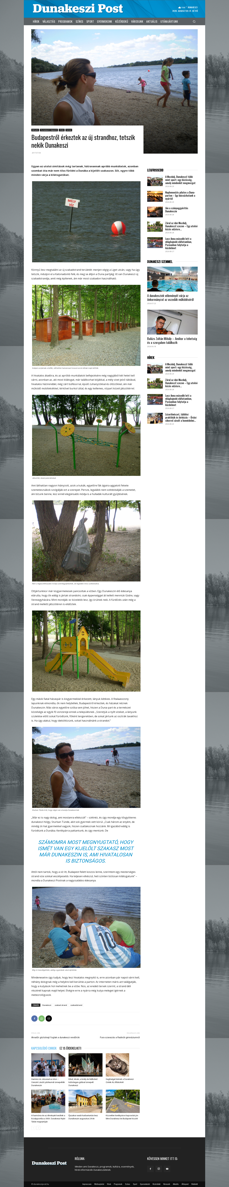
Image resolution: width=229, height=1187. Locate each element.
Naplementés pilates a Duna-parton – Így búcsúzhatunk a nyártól (180, 195)
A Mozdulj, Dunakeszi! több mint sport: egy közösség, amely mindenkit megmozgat (180, 180)
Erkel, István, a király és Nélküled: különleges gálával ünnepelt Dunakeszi (83, 1082)
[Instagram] (159, 1169)
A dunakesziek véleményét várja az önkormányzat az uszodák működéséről (170, 297)
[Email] (49, 1018)
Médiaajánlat (99, 1184)
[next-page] (38, 1128)
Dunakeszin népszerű (49, 130)
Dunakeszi (46, 1005)
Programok (118, 1184)
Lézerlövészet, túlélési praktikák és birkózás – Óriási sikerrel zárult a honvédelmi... (180, 417)
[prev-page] (33, 1128)
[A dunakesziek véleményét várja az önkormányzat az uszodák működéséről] (172, 279)
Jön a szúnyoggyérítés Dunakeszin (176, 209)
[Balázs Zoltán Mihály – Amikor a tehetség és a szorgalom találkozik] (172, 322)
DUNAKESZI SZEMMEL (160, 261)
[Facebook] (34, 1018)
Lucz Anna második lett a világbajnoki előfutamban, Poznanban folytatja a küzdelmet (178, 243)
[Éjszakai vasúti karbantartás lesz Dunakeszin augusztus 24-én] (86, 1101)
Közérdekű (156, 1184)
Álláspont (185, 1184)
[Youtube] (167, 1169)
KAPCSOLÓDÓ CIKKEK (44, 1048)
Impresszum (86, 1184)
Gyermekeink (145, 1184)
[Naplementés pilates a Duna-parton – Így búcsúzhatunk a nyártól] (155, 196)
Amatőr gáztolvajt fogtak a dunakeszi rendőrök (55, 1037)
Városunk (166, 1184)
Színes (68, 130)
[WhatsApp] (41, 1018)
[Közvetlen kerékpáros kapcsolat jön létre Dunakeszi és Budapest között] (123, 1101)
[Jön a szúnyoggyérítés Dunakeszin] (155, 212)
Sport (135, 1184)
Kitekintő (194, 1184)
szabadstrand (76, 1005)
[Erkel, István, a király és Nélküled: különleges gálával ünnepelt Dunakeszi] (86, 1065)
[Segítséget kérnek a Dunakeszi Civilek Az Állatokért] (123, 1065)
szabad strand (61, 1005)
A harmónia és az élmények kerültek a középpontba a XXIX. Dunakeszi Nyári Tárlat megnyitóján (48, 1118)
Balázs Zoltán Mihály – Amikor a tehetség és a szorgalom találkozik (172, 340)
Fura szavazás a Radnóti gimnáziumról (120, 1037)
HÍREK (150, 357)
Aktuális (35, 130)
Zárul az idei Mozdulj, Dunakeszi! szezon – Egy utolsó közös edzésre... (181, 226)
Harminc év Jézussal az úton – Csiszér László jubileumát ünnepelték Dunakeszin (48, 1082)
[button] (194, 21)
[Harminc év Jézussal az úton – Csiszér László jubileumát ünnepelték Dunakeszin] (48, 1065)
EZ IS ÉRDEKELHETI (70, 1048)
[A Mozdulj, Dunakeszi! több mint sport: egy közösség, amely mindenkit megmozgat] (155, 180)
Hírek (62, 130)
